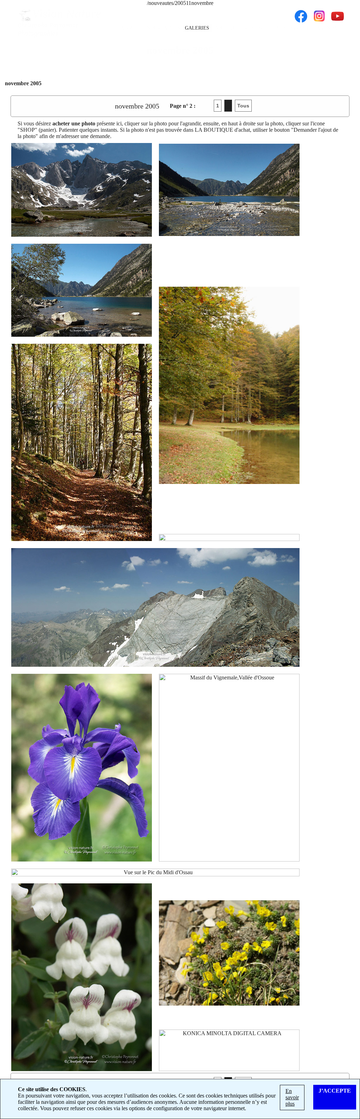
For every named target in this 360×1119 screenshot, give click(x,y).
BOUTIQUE (227, 28)
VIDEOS (254, 28)
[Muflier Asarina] (81, 977)
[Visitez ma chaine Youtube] (337, 13)
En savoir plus (292, 1097)
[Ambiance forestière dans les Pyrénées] (81, 442)
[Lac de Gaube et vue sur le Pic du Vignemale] (229, 190)
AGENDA (326, 28)
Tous (243, 105)
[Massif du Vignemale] (81, 190)
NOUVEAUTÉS (164, 28)
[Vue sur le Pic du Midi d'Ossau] (155, 872)
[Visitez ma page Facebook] (300, 13)
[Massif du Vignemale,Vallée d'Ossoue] (229, 768)
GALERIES (198, 28)
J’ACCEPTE (335, 1091)
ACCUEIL (132, 28)
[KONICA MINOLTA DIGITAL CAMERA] (229, 1050)
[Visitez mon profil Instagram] (319, 13)
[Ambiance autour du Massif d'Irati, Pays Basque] (229, 385)
